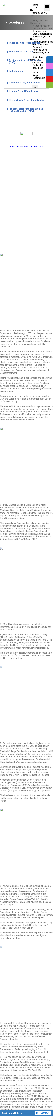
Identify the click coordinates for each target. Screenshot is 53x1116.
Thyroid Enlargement (26, 186)
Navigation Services (26, 216)
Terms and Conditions (26, 241)
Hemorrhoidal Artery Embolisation (27, 100)
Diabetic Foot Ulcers (26, 165)
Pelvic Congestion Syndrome (26, 183)
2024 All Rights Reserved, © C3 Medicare (26, 146)
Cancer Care (26, 220)
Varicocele (26, 197)
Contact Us (26, 233)
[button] (26, 43)
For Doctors (27, 223)
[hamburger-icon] (47, 7)
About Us (34, 9)
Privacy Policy (26, 237)
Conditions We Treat (38, 14)
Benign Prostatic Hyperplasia (26, 162)
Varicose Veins (26, 194)
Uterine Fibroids (26, 190)
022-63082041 (42, 1113)
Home (26, 212)
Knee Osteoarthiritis (27, 176)
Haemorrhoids (26, 173)
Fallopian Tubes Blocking (26, 169)
